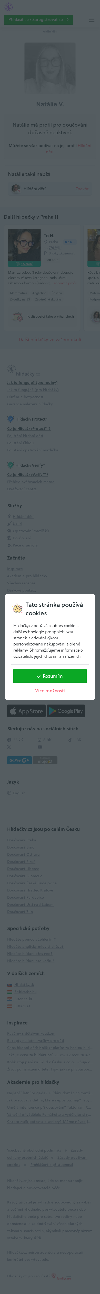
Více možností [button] (50, 690)
